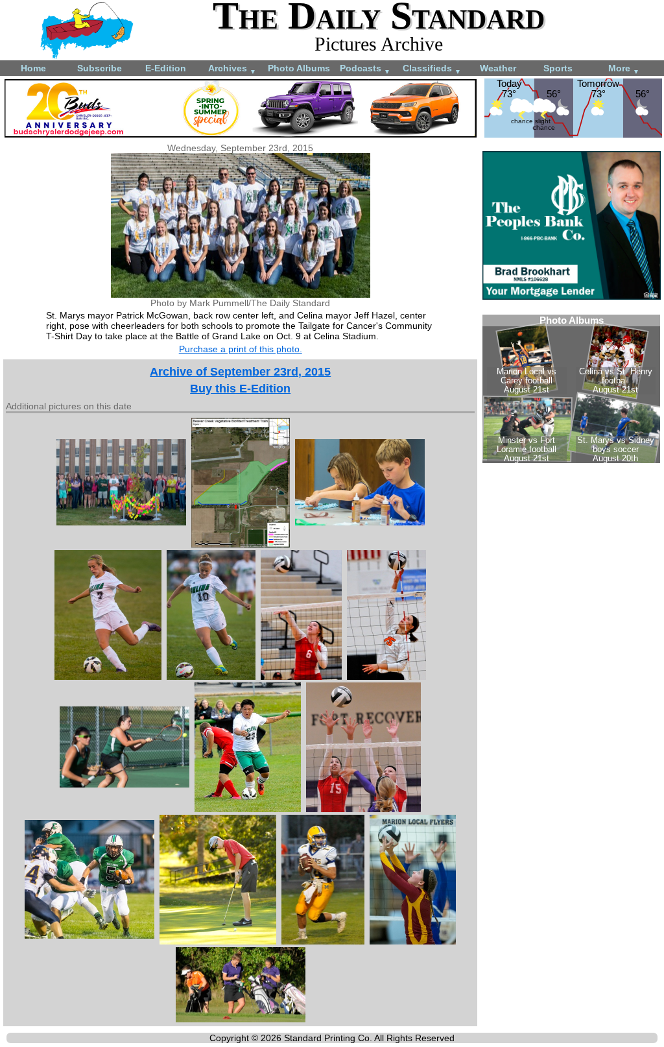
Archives (232, 69)
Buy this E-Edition (240, 388)
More (623, 69)
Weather (498, 68)
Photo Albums (299, 68)
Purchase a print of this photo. (240, 349)
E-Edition (165, 68)
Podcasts (365, 69)
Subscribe (99, 68)
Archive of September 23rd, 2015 (240, 371)
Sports (558, 68)
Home (33, 68)
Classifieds (432, 69)
